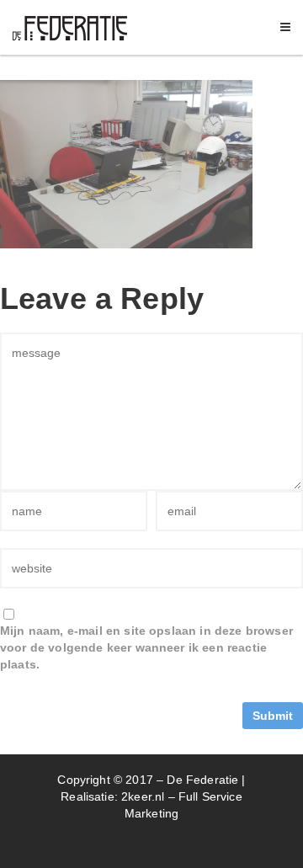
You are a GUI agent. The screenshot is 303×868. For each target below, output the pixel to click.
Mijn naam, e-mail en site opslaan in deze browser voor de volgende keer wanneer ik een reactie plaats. (146, 647)
